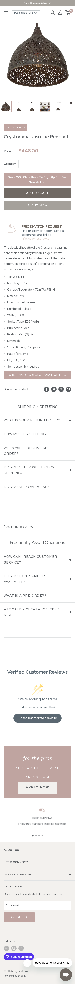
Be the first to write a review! (38, 718)
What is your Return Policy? (32, 420)
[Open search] (53, 12)
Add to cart (37, 193)
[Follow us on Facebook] (21, 948)
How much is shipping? (26, 434)
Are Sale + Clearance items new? (32, 612)
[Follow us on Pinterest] (6, 948)
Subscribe (19, 917)
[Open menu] (6, 12)
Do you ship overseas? (26, 487)
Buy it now (38, 205)
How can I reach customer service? (30, 559)
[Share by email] (68, 389)
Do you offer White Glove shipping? (30, 470)
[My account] (60, 12)
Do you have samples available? (25, 579)
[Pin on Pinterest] (54, 389)
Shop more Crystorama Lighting (37, 375)
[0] (68, 12)
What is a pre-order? (25, 595)
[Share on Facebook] (46, 389)
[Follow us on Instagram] (14, 948)
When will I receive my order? (26, 451)
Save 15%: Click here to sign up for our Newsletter (37, 179)
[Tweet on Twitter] (61, 389)
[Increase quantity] (43, 164)
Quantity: (10, 164)
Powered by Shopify (15, 975)
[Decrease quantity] (23, 164)
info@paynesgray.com (37, 239)
